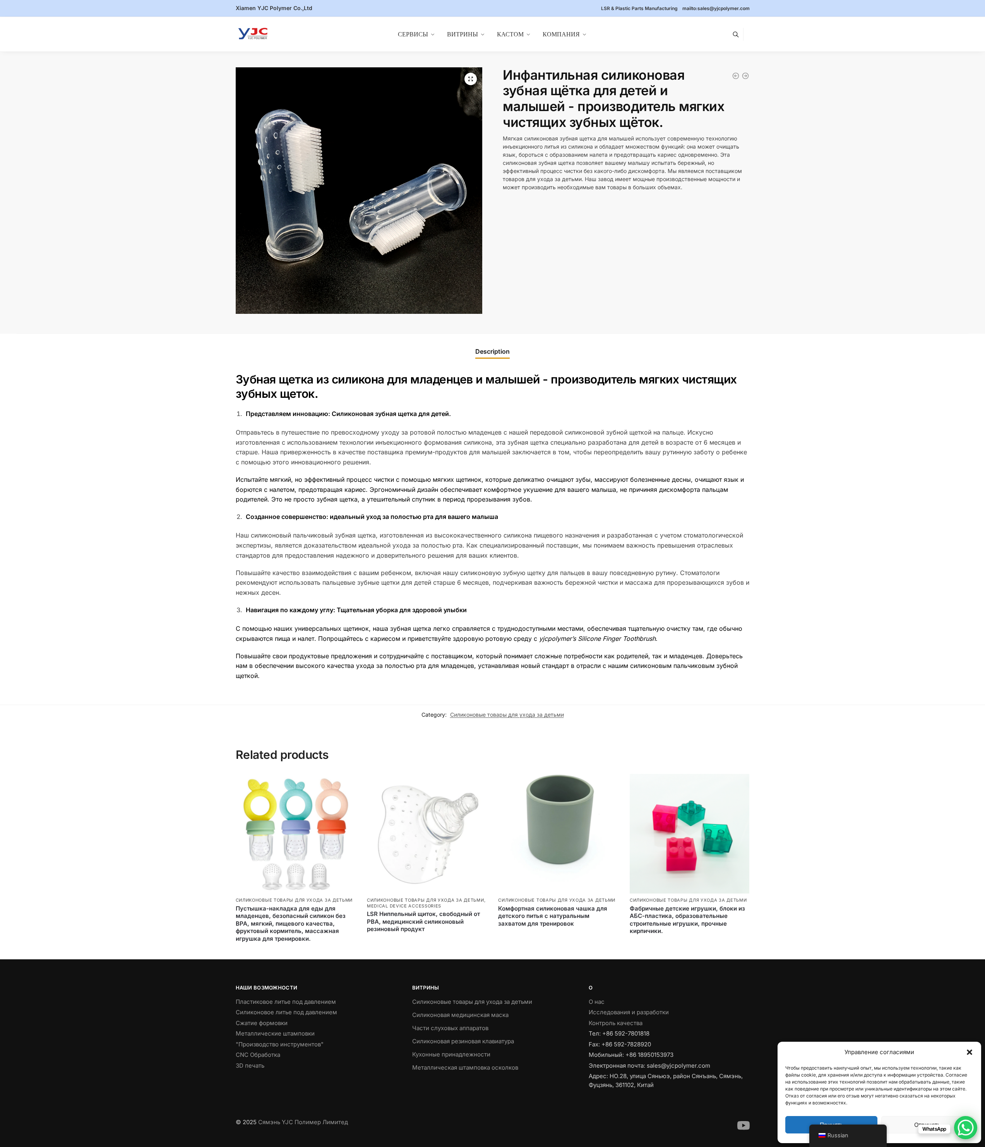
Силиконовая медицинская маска (460, 1015)
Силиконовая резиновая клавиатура (463, 1041)
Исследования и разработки (629, 1012)
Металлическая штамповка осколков (465, 1067)
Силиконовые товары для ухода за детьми (507, 714)
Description (492, 351)
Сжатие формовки (262, 1023)
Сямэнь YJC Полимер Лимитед (303, 1122)
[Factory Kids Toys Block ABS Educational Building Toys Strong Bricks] (689, 834)
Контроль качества (615, 1023)
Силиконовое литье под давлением (286, 1012)
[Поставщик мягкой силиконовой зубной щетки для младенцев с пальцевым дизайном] (745, 76)
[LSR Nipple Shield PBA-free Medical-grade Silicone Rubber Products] (427, 834)
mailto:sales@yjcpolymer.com (716, 8)
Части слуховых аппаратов (450, 1028)
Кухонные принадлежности (451, 1054)
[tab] (492, 352)
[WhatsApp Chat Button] (965, 1127)
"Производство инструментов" (280, 1044)
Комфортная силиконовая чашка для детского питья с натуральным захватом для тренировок (552, 916)
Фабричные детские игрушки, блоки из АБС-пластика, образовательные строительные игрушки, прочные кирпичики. (687, 920)
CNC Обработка (258, 1054)
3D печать (250, 1065)
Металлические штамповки (275, 1033)
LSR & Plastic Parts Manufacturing (639, 8)
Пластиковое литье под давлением (286, 1001)
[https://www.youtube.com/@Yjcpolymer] (743, 1129)
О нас (597, 1001)
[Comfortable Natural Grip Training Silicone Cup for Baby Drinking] (558, 834)
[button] (969, 1052)
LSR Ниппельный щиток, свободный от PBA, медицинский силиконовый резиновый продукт (423, 921)
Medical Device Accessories (404, 906)
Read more (295, 951)
